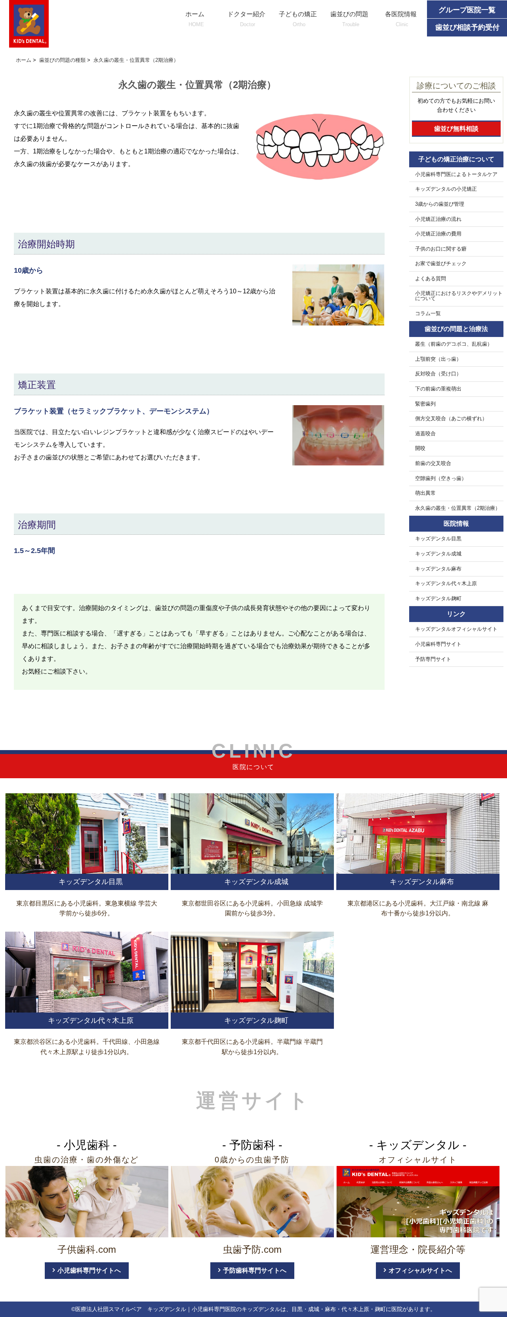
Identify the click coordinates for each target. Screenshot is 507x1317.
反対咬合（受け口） (438, 374)
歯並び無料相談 (456, 128)
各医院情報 (401, 19)
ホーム (194, 19)
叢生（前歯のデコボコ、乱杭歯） (453, 344)
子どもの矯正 (298, 19)
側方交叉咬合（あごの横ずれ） (451, 418)
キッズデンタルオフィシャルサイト (456, 629)
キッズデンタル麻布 (438, 569)
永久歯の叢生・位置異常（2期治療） (457, 508)
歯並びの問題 (349, 19)
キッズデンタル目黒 (438, 539)
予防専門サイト (433, 659)
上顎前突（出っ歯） (438, 359)
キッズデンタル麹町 (438, 598)
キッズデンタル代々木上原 (446, 583)
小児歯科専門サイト (438, 644)
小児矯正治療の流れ (438, 219)
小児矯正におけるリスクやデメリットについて (459, 296)
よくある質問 (430, 278)
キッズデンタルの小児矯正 (446, 189)
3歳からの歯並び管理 (439, 204)
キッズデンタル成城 (438, 554)
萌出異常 (425, 493)
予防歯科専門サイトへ (254, 1270)
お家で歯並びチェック (441, 263)
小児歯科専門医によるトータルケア (456, 174)
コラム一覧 (428, 313)
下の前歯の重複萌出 (438, 389)
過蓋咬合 (425, 433)
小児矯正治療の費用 (438, 234)
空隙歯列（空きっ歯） (441, 478)
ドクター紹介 (246, 19)
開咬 (420, 448)
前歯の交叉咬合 (433, 463)
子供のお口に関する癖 (441, 249)
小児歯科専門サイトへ (89, 1270)
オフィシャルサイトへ (420, 1270)
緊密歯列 (425, 404)
